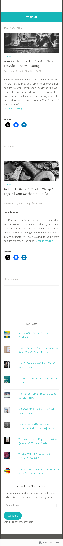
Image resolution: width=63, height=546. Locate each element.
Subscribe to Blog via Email (31, 486)
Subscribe (12, 515)
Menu (33, 17)
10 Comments (11, 279)
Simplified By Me (33, 71)
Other (7, 56)
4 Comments (10, 146)
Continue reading (14, 108)
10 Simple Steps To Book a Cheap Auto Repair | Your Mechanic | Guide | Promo (31, 194)
